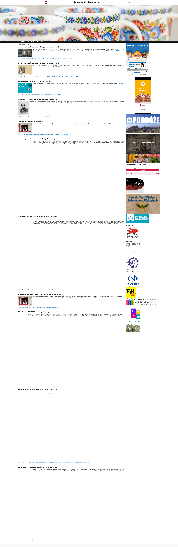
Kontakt (28, 41)
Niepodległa (64, 462)
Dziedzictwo (37, 41)
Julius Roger (34, 116)
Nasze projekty (23, 41)
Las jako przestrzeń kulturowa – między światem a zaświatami (38, 47)
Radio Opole (84, 462)
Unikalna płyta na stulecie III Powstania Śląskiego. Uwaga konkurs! (39, 139)
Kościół (45, 462)
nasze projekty (48, 94)
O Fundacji (90, 545)
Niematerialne (34, 58)
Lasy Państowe (51, 58)
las (47, 58)
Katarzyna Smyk (45, 58)
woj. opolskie (68, 58)
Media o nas (32, 41)
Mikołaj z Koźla (35, 289)
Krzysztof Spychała (55, 462)
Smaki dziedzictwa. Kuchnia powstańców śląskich (34, 81)
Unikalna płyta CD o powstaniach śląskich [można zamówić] (37, 467)
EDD (24, 94)
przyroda (65, 134)
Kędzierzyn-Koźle (30, 289)
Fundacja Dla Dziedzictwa (87, 2)
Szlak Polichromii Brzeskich (143, 143)
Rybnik (46, 116)
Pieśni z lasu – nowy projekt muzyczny (30, 121)
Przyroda (34, 76)
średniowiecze (43, 289)
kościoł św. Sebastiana (50, 462)
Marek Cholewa (56, 76)
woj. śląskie (48, 116)
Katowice (47, 307)
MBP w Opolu (55, 58)
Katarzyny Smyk (96, 50)
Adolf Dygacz (32, 134)
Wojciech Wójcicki (51, 289)
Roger (70, 134)
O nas (19, 41)
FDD (35, 540)
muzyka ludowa (51, 307)
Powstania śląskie (54, 94)
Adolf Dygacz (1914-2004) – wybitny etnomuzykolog (35, 312)
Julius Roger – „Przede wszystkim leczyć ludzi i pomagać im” (38, 99)
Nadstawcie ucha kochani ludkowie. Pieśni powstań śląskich (37, 389)
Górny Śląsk (45, 134)
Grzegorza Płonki (62, 142)
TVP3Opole (59, 94)
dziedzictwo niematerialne (40, 76)
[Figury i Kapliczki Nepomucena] (133, 328)
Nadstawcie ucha (48, 540)
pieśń (38, 289)
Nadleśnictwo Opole (59, 58)
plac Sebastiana (72, 462)
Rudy (44, 116)
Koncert (43, 462)
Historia (42, 41)
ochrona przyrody (59, 134)
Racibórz (42, 116)
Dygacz (35, 134)
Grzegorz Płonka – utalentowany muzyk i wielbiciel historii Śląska (39, 294)
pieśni (65, 58)
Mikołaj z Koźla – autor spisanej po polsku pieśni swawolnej (37, 216)
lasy (56, 134)
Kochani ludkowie (43, 540)
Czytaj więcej (121, 50)
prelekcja (81, 462)
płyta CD (68, 134)
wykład (71, 58)
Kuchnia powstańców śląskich (42, 94)
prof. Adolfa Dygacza (78, 142)
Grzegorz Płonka (40, 58)
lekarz (37, 116)
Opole (63, 58)
